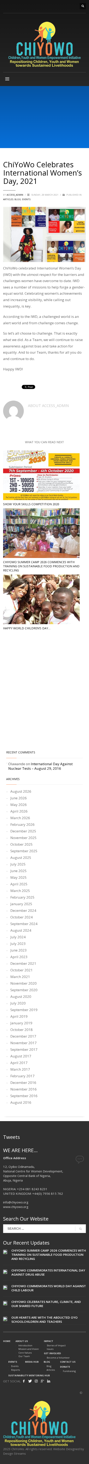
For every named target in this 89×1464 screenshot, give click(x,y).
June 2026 (18, 798)
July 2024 (18, 937)
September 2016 (23, 1095)
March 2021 (20, 976)
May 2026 (18, 804)
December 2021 (23, 963)
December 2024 (23, 910)
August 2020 (20, 996)
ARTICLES (8, 199)
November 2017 (23, 1042)
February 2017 (22, 1076)
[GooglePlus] (42, 1381)
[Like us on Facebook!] (24, 1381)
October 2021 (21, 970)
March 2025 (20, 890)
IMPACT (48, 1341)
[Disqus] (44, 691)
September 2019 (23, 1009)
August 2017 (20, 1056)
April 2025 (19, 884)
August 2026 (20, 791)
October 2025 (21, 844)
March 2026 (20, 817)
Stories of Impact (56, 1345)
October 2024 (21, 917)
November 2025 (23, 837)
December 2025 (23, 831)
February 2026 (22, 824)
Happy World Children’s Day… (26, 628)
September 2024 (23, 923)
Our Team (24, 1356)
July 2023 (18, 943)
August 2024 (20, 930)
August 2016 (20, 1102)
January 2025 (21, 903)
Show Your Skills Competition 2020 (31, 504)
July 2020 (18, 1003)
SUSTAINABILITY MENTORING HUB (29, 1375)
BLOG (17, 199)
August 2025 (20, 857)
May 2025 (18, 877)
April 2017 (19, 1062)
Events (26, 199)
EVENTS (12, 1361)
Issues (50, 1348)
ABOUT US (22, 1341)
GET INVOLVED (52, 1353)
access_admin (15, 194)
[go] (80, 1229)
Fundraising (69, 1371)
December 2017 (23, 1036)
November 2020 (23, 983)
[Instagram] (36, 1381)
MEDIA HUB (31, 1361)
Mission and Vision (28, 1348)
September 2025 (23, 851)
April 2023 (19, 956)
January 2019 (21, 1023)
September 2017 (23, 1049)
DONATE (65, 1366)
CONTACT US (68, 1361)
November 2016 (23, 1089)
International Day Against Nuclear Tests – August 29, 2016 (40, 766)
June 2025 (18, 870)
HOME (6, 1341)
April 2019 (19, 1016)
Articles (51, 1369)
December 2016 (23, 1082)
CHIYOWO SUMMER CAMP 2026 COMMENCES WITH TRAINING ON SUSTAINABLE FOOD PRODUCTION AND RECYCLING (41, 566)
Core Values (25, 1352)
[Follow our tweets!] (30, 1381)
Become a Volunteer (58, 1357)
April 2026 (19, 811)
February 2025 (22, 897)
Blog (49, 1366)
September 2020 (23, 990)
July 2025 (18, 864)
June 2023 (18, 950)
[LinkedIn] (49, 1381)
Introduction (25, 1345)
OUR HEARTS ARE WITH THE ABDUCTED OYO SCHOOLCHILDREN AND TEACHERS (44, 1319)
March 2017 (20, 1069)
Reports (15, 1369)
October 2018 (21, 1029)
